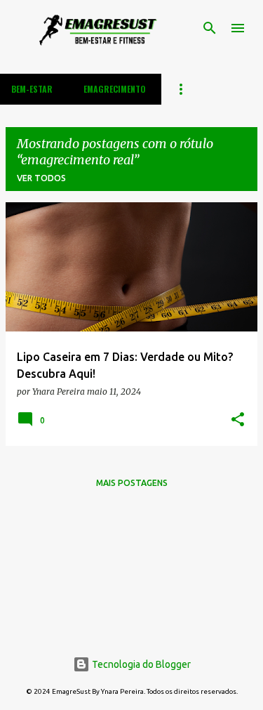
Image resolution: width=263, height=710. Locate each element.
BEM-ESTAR (32, 89)
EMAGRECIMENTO (114, 89)
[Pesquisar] (209, 28)
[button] (237, 420)
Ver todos (41, 178)
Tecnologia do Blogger (140, 664)
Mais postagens (132, 482)
